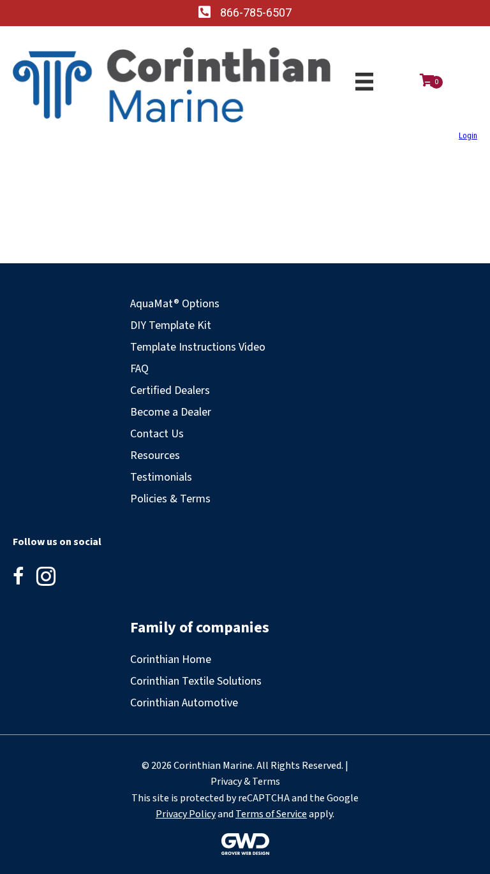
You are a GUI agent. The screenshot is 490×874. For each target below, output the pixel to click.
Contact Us (157, 434)
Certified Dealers (170, 390)
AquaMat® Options (174, 304)
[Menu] (364, 81)
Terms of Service (271, 814)
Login (468, 135)
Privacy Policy (186, 814)
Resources (155, 455)
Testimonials (161, 477)
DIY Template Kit (170, 325)
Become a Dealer (170, 412)
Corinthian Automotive (184, 703)
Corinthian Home (170, 659)
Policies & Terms (170, 499)
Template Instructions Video (197, 347)
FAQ (139, 369)
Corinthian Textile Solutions (196, 681)
